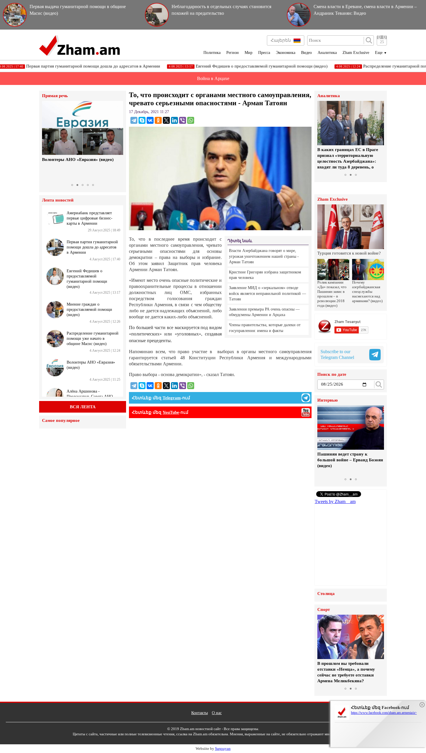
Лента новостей (58, 200)
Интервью (327, 400)
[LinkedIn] (174, 120)
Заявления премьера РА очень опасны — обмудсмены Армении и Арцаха (264, 312)
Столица (326, 593)
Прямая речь (55, 96)
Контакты (199, 713)
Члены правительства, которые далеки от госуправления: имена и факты (265, 328)
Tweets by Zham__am (335, 501)
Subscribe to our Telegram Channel (337, 354)
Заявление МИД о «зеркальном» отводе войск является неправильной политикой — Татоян (267, 293)
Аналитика (327, 52)
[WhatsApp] (190, 120)
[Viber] (182, 120)
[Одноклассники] (158, 120)
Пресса (264, 52)
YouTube (171, 412)
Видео (306, 52)
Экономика (285, 52)
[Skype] (142, 120)
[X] (166, 120)
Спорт (323, 609)
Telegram (172, 397)
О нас (217, 713)
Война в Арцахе (213, 78)
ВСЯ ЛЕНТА (83, 406)
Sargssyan (223, 748)
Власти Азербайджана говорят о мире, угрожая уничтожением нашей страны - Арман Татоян (264, 256)
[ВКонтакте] (150, 120)
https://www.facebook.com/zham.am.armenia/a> (384, 712)
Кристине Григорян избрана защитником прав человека (265, 275)
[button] (47, 141)
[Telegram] (133, 120)
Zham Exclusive (356, 52)
